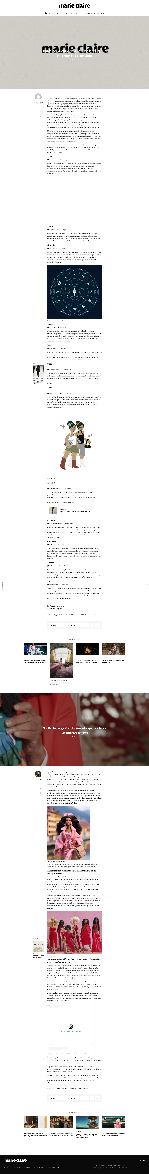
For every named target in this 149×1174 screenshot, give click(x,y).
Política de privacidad (53, 1167)
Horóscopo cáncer (84, 614)
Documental (65, 1088)
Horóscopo (67, 614)
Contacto (7, 1167)
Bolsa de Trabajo (38, 1167)
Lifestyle (92, 614)
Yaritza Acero (38, 779)
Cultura (77, 723)
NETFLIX (79, 1088)
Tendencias (74, 46)
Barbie (58, 1088)
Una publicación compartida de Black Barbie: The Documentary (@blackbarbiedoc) (71, 1054)
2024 (55, 614)
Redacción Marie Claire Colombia (38, 103)
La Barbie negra (72, 1088)
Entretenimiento (28, 1131)
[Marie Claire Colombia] (74, 5)
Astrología (60, 614)
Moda (25, 658)
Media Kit (27, 1167)
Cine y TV (72, 723)
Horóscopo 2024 (74, 614)
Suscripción (18, 1167)
